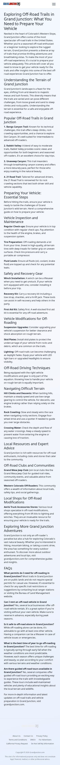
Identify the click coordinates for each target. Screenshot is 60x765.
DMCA (32, 739)
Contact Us (28, 736)
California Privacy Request (17, 743)
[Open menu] (54, 4)
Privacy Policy (42, 736)
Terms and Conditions (18, 739)
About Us (16, 736)
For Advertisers (45, 739)
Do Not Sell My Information (42, 743)
